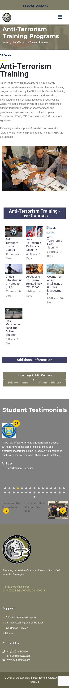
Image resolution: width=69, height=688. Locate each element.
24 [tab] (39, 492)
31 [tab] (34, 497)
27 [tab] (51, 492)
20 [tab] (22, 492)
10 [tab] (43, 488)
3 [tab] (14, 488)
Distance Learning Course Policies (24, 622)
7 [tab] (30, 488)
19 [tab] (18, 492)
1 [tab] (5, 488)
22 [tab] (30, 492)
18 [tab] (14, 492)
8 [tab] (34, 488)
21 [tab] (26, 492)
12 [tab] (51, 488)
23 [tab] (34, 492)
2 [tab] (9, 488)
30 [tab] (64, 492)
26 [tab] (47, 492)
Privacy (9, 633)
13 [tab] (55, 488)
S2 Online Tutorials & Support (21, 617)
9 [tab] (39, 488)
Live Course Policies (16, 628)
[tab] (34, 375)
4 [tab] (18, 488)
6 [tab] (26, 488)
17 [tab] (9, 492)
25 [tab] (43, 492)
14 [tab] (59, 488)
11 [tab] (47, 488)
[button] (33, 5)
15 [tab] (64, 488)
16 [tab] (5, 492)
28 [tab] (55, 492)
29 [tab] (59, 492)
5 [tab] (22, 488)
